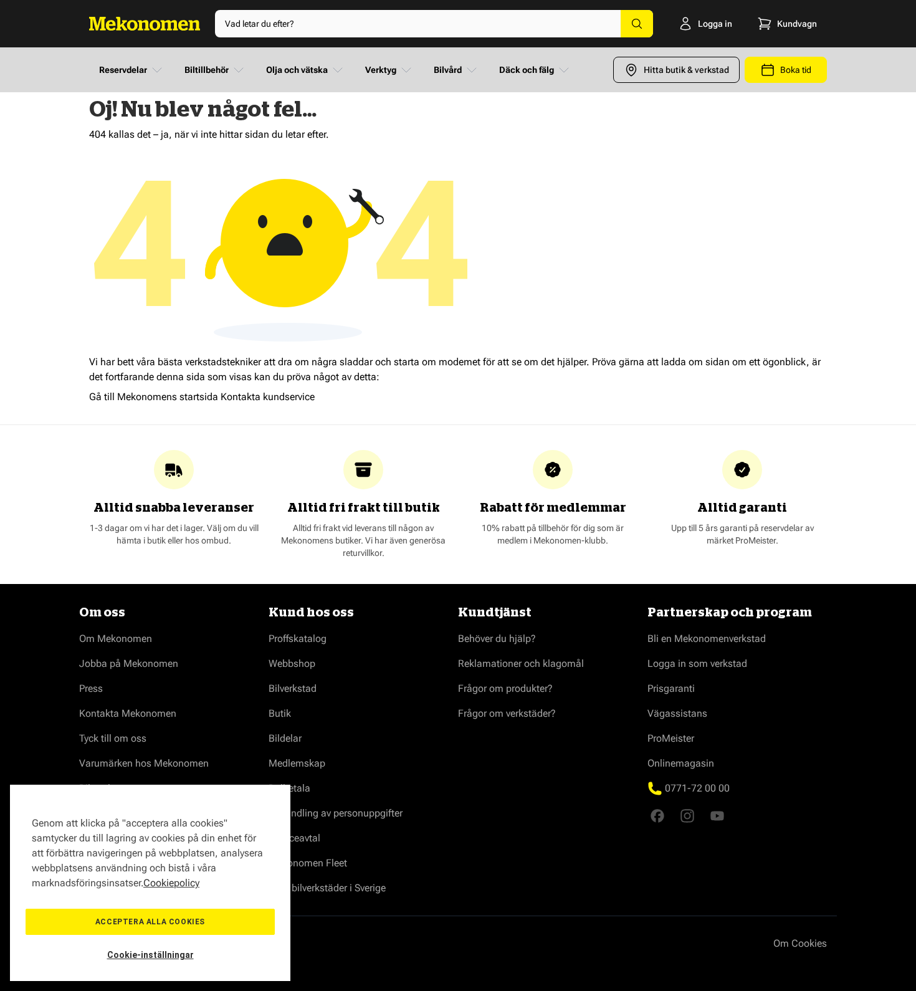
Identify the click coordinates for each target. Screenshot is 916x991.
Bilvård (448, 70)
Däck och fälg (526, 70)
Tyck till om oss (112, 738)
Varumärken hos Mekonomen (144, 763)
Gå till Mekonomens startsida (153, 397)
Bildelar (285, 738)
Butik (280, 713)
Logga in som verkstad (697, 663)
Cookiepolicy (171, 883)
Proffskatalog (298, 638)
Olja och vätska (297, 70)
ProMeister (670, 738)
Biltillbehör (206, 70)
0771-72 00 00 (697, 788)
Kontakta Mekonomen (127, 713)
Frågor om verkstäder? (507, 713)
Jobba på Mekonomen (128, 663)
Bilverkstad (293, 688)
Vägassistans (677, 713)
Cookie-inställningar (150, 955)
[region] (150, 883)
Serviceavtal (294, 838)
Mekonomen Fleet (308, 863)
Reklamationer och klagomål (521, 663)
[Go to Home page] (144, 24)
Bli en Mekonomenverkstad (706, 638)
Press (91, 688)
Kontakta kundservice (268, 397)
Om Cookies (800, 943)
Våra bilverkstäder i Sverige (327, 888)
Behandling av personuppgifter (336, 813)
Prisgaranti (671, 688)
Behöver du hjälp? (497, 638)
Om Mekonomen (115, 638)
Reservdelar (123, 70)
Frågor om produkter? (505, 688)
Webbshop (292, 663)
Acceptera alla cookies (150, 921)
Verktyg (380, 70)
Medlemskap (297, 763)
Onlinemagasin (680, 763)
